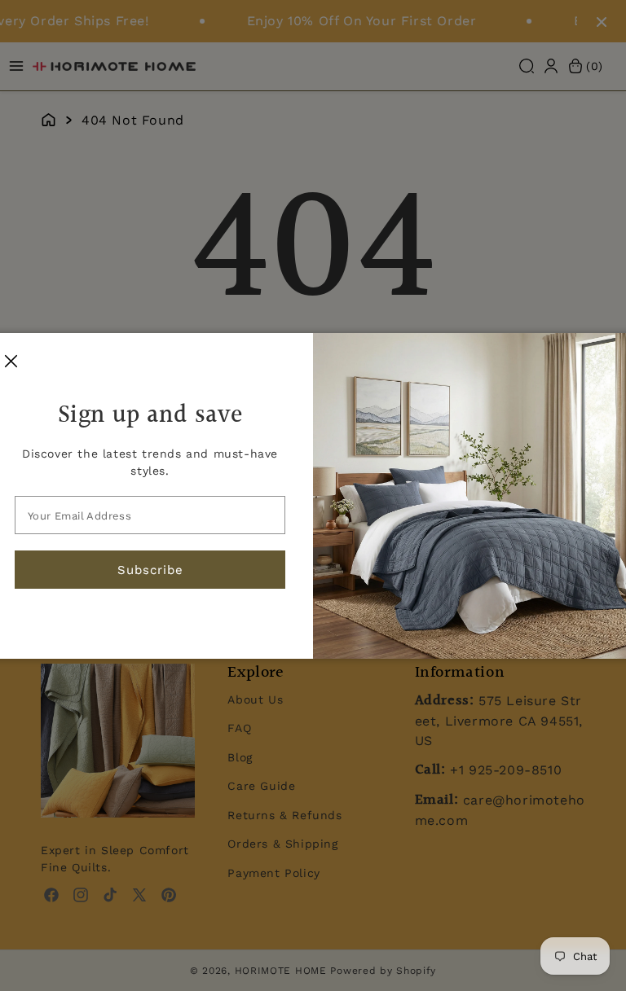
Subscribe (150, 570)
